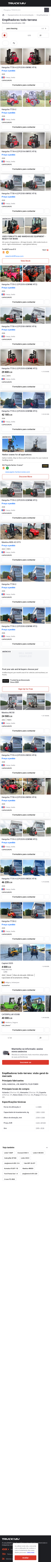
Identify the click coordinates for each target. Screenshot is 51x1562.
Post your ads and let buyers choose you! (20, 669)
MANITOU (23, 1084)
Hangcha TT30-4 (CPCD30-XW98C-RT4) (19, 67)
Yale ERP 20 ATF (29, 1163)
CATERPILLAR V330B (11, 1014)
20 (40, 35)
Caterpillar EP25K (10, 1158)
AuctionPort (6, 985)
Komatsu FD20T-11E (11, 1168)
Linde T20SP (8, 1153)
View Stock (25, 261)
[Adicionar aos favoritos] (47, 85)
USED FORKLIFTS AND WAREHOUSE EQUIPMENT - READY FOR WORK (23, 237)
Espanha (42, 1092)
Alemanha (24, 1092)
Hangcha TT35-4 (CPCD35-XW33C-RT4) (19, 755)
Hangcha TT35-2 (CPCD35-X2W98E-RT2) (19, 284)
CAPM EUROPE (7, 80)
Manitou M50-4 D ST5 (11, 542)
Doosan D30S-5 (23, 1153)
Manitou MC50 (8, 712)
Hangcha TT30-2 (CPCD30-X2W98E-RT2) (19, 626)
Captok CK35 (7, 963)
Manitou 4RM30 (28, 1168)
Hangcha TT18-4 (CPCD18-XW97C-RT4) (19, 151)
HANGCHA (11, 1084)
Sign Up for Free (25, 689)
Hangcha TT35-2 (9, 109)
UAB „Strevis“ (6, 1025)
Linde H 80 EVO (38, 1153)
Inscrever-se (25, 1062)
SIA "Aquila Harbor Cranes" (12, 465)
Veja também (8, 1147)
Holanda (5, 1092)
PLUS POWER (33, 1084)
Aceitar (25, 1558)
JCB (17, 1084)
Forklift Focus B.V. (9, 249)
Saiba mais (30, 1552)
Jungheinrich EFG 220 (29, 1174)
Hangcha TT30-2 (9, 584)
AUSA (4, 1084)
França (36, 1095)
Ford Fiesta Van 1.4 (11, 1174)
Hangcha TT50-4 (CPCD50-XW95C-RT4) (19, 193)
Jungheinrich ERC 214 (11, 1163)
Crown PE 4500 (9, 1179)
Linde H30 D (25, 1158)
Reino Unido (18, 1095)
